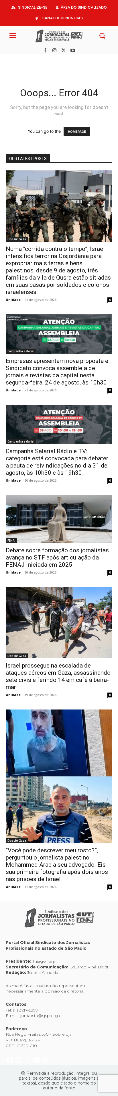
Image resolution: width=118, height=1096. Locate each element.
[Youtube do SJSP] (36, 59)
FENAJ (11, 541)
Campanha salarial (20, 351)
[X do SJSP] (27, 59)
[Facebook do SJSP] (10, 59)
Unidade (13, 299)
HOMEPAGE (77, 132)
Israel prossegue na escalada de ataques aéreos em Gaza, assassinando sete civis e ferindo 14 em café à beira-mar (58, 676)
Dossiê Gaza (16, 239)
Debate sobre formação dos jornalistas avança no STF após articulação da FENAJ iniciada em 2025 (57, 557)
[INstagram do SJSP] (19, 59)
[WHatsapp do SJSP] (45, 59)
